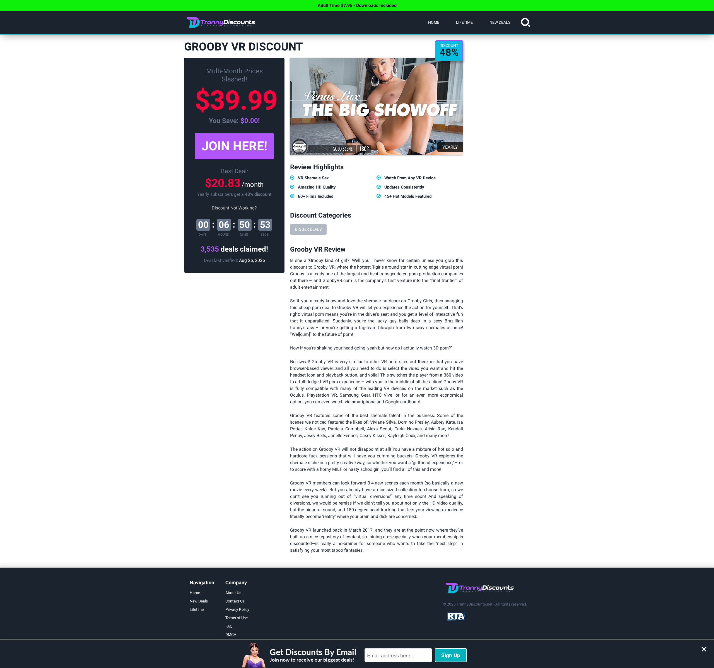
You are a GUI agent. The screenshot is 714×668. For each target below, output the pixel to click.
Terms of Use (236, 618)
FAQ (229, 626)
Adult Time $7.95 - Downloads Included (357, 5)
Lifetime (464, 22)
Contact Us (235, 601)
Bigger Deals (308, 229)
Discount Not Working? (234, 208)
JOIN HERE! (234, 146)
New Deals (499, 22)
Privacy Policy (237, 609)
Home (433, 22)
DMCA (230, 634)
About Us (233, 592)
